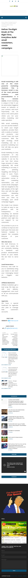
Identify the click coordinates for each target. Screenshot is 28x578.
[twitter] (12, 1)
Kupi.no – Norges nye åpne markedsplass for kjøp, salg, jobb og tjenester (12, 383)
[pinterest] (18, 1)
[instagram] (16, 1)
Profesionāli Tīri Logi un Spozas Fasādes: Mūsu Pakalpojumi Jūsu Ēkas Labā (16, 418)
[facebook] (9, 1)
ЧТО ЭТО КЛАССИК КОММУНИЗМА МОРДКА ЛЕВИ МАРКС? (16, 410)
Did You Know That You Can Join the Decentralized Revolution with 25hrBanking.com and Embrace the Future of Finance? (17, 446)
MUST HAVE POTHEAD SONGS (15, 437)
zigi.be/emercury (11, 328)
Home (2, 22)
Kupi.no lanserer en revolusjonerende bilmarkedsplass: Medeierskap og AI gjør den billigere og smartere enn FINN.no (13, 372)
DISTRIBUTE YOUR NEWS (14, 430)
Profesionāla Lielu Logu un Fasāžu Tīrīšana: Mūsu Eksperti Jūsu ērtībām (17, 424)
